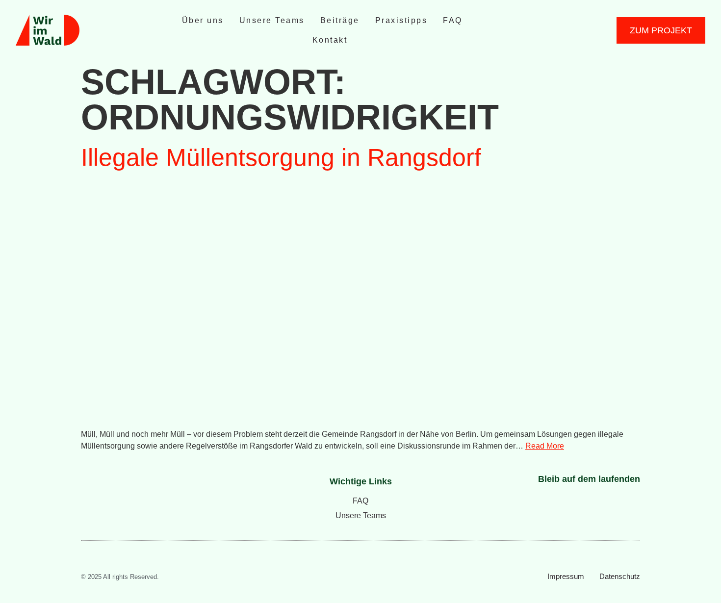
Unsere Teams (272, 20)
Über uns (203, 20)
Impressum (565, 576)
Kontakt (330, 40)
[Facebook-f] (546, 30)
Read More (544, 446)
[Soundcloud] (577, 30)
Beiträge (340, 20)
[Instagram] (530, 30)
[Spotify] (593, 30)
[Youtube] (561, 30)
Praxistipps (401, 20)
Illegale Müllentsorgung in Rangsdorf (281, 157)
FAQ (453, 20)
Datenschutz (619, 576)
